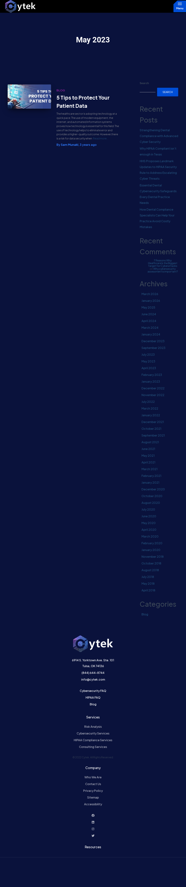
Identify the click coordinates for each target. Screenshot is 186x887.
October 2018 (151, 563)
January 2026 (150, 301)
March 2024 (149, 327)
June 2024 (148, 314)
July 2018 (147, 577)
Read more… (100, 138)
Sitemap (93, 797)
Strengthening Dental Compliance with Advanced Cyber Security (159, 136)
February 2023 (151, 375)
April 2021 (148, 462)
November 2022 (152, 395)
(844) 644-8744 (93, 673)
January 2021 (150, 482)
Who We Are (93, 777)
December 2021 (152, 422)
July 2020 (148, 509)
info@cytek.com (93, 679)
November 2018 (152, 556)
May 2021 (148, 455)
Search (144, 83)
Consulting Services (93, 747)
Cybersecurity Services (93, 733)
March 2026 (149, 294)
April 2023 (148, 368)
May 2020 (148, 523)
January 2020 (150, 550)
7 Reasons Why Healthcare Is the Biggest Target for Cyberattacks (162, 263)
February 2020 (151, 543)
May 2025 (148, 307)
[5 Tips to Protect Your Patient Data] (29, 96)
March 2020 (150, 536)
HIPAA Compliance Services (93, 740)
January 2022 (150, 415)
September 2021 (153, 435)
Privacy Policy (93, 791)
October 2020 (151, 496)
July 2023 (148, 354)
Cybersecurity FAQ (93, 691)
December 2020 (153, 489)
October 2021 (151, 428)
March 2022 (149, 408)
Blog (60, 90)
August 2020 (150, 503)
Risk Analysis (93, 726)
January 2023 (150, 381)
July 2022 (148, 402)
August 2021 (150, 442)
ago (88, 145)
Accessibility (93, 804)
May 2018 (148, 583)
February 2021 (151, 476)
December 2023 (153, 341)
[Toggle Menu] (180, 4)
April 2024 (148, 321)
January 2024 (150, 334)
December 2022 (153, 388)
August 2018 (150, 570)
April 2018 (148, 590)
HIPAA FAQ (93, 697)
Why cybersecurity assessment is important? (162, 270)
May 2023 (148, 361)
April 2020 (148, 530)
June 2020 (148, 516)
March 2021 (149, 469)
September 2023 (153, 348)
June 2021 (148, 449)
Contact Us (93, 784)
